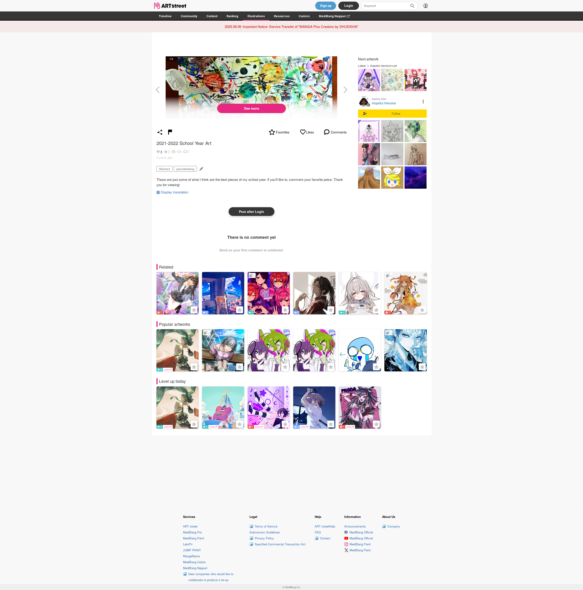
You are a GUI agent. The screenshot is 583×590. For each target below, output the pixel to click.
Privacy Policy (264, 538)
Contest (211, 16)
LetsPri (187, 544)
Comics (304, 16)
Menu (423, 101)
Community (189, 16)
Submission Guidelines (264, 532)
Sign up (325, 6)
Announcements (355, 526)
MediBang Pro (192, 532)
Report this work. (170, 132)
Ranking (232, 16)
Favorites (282, 132)
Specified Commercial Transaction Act (280, 544)
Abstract (164, 169)
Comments (339, 132)
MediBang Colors (194, 562)
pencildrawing (185, 169)
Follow (396, 113)
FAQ (318, 532)
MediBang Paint (193, 538)
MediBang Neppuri (336, 16)
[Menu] (426, 6)
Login (348, 6)
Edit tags (201, 169)
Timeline (165, 16)
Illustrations (256, 16)
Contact (325, 538)
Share (159, 132)
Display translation (174, 192)
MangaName (191, 556)
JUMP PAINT (192, 550)
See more (251, 108)
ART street (190, 526)
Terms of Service (266, 526)
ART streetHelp (325, 526)
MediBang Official (361, 532)
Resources (282, 16)
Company (393, 526)
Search (412, 5)
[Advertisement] (291, 472)
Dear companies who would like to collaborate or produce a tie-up (210, 577)
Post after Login (251, 211)
